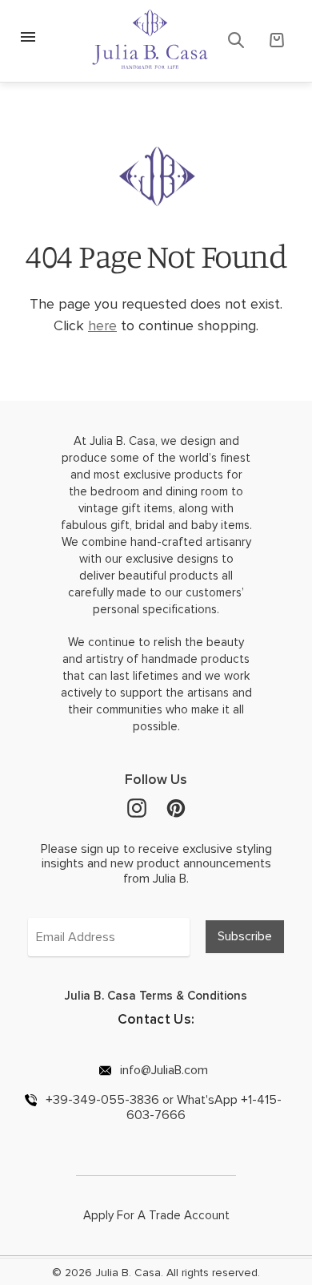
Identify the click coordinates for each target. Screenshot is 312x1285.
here (102, 325)
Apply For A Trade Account (156, 1215)
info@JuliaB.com (162, 1069)
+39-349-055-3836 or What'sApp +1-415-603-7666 (162, 1107)
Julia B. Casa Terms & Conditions (156, 995)
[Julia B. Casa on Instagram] (136, 807)
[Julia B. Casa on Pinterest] (176, 807)
